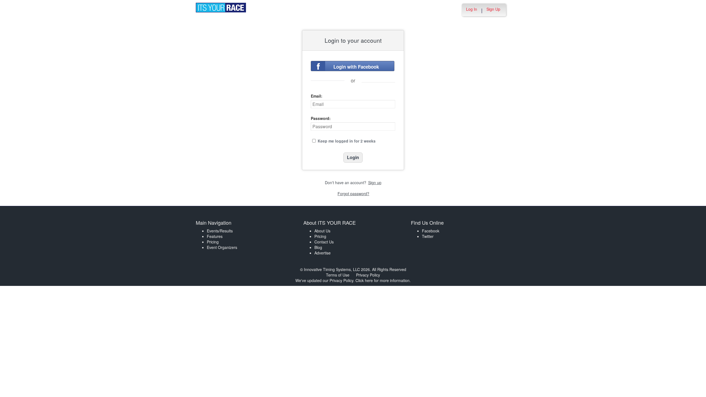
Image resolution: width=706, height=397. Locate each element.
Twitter (428, 236)
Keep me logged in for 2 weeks (347, 141)
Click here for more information (382, 280)
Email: (316, 96)
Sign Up (493, 9)
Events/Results (220, 231)
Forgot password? (353, 193)
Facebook (430, 231)
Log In (471, 9)
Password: (321, 118)
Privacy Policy (368, 275)
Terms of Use (337, 275)
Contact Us (324, 242)
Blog (318, 247)
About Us (322, 231)
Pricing (213, 242)
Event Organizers (222, 247)
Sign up (374, 182)
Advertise (322, 253)
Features (215, 236)
